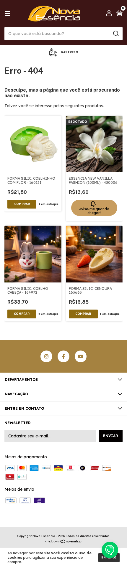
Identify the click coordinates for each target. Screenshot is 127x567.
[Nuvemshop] (63, 542)
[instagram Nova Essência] (46, 356)
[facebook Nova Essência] (63, 356)
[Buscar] (116, 33)
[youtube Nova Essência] (81, 356)
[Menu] (8, 14)
